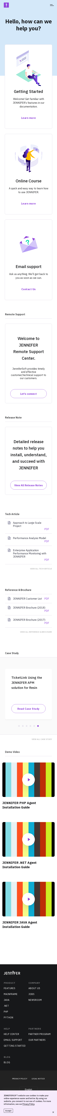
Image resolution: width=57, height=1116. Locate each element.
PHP (6, 1011)
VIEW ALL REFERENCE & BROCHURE (36, 632)
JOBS (31, 994)
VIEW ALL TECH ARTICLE (41, 568)
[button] (19, 726)
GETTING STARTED (15, 1045)
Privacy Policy (28, 1104)
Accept (8, 1111)
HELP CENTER (11, 1034)
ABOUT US (34, 988)
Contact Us (28, 289)
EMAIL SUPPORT (13, 1040)
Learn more (28, 117)
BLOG (7, 1062)
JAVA (7, 1000)
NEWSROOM (35, 1000)
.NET (6, 1005)
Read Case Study (28, 708)
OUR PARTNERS (37, 1040)
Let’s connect (28, 393)
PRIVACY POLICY (19, 1078)
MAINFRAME (11, 994)
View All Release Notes (28, 485)
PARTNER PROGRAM (39, 1034)
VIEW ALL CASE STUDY (42, 739)
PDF (46, 529)
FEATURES (9, 988)
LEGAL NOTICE (38, 1078)
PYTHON (8, 1017)
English (28, 1089)
